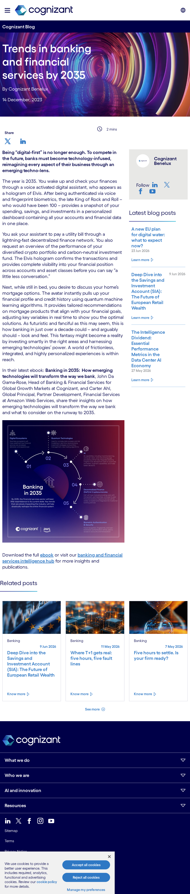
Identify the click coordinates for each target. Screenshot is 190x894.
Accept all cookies (86, 865)
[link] (44, 10)
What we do (17, 760)
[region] (57, 872)
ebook (47, 554)
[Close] (109, 856)
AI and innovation (23, 790)
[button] (7, 10)
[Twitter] (167, 185)
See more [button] (92, 709)
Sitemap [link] (11, 831)
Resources (15, 805)
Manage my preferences (86, 890)
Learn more (140, 260)
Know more (16, 694)
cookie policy (47, 882)
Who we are (17, 775)
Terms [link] (9, 841)
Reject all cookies (86, 877)
